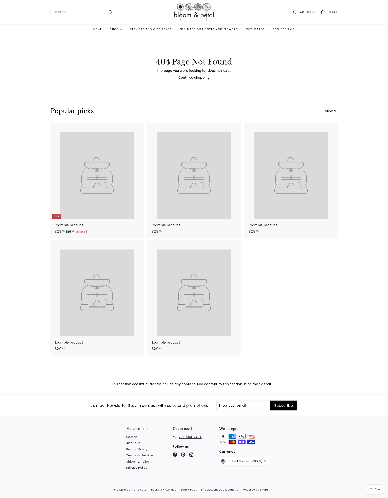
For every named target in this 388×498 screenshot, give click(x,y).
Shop (114, 29)
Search (131, 437)
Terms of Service (139, 455)
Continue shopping (194, 77)
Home (97, 29)
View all (331, 111)
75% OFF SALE (284, 29)
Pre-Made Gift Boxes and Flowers (209, 29)
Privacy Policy (136, 467)
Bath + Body (189, 490)
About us (133, 443)
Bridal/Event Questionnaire (219, 490)
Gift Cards (255, 29)
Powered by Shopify (256, 490)
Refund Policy (136, 449)
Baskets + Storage (164, 490)
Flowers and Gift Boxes (151, 29)
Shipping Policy (138, 461)
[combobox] (83, 12)
